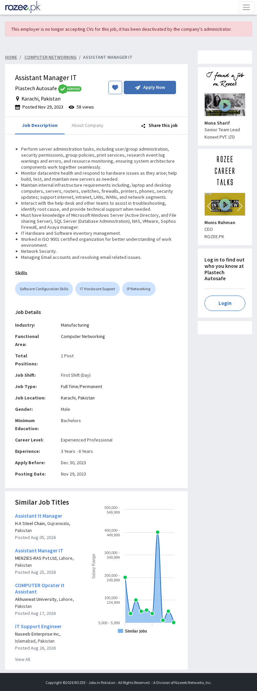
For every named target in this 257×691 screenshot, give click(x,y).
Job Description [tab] (40, 125)
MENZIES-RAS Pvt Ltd (36, 558)
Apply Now (154, 87)
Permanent (91, 386)
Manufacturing (75, 325)
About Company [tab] (87, 125)
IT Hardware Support (97, 288)
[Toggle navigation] (246, 7)
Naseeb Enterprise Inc (37, 634)
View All (22, 659)
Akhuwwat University (36, 599)
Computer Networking (83, 336)
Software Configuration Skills (44, 288)
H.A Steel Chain (30, 523)
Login (225, 303)
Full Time (69, 386)
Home (11, 57)
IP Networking (139, 288)
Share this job (163, 125)
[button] (209, 107)
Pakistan (86, 398)
